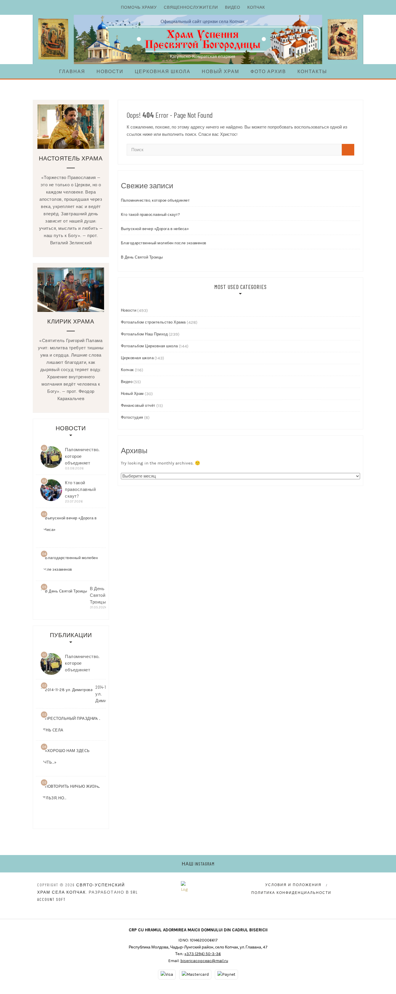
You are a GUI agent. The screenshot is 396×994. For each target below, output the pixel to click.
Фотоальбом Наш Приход (144, 334)
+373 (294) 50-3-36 (202, 953)
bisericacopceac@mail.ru (204, 960)
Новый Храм (220, 71)
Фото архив (268, 71)
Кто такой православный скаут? (150, 214)
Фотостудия (132, 417)
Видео (232, 7)
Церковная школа (162, 71)
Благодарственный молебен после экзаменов (163, 243)
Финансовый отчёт (138, 405)
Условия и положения (293, 885)
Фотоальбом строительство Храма (153, 322)
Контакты (312, 71)
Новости (110, 71)
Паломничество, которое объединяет (155, 200)
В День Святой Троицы (142, 257)
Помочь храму (139, 7)
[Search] (348, 150)
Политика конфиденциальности (291, 893)
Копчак (256, 7)
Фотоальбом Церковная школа (149, 346)
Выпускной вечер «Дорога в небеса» (155, 229)
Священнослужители (191, 7)
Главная (72, 71)
